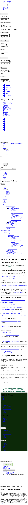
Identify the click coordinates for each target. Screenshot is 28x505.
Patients (2, 76)
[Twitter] (4, 121)
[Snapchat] (4, 127)
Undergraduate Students (5, 22)
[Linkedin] (4, 129)
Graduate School (4, 35)
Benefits (2, 53)
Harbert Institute (4, 72)
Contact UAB (6, 466)
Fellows (7, 154)
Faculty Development (10, 206)
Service (12, 211)
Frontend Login (9, 473)
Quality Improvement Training (17, 217)
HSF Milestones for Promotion (9, 352)
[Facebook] (4, 119)
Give (4, 420)
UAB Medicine (4, 79)
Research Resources (10, 223)
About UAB (3, 440)
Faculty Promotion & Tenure (17, 213)
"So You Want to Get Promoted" (8, 309)
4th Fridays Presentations (6, 332)
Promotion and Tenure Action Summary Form (10, 321)
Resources (3, 45)
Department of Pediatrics (6, 143)
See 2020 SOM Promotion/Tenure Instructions (10, 276)
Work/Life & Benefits (12, 221)
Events (2, 55)
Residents (8, 152)
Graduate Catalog (5, 36)
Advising (3, 25)
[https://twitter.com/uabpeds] (3, 398)
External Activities (20, 391)
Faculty (7, 150)
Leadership (8, 151)
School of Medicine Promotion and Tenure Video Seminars (13, 338)
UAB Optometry (4, 81)
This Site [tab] (5, 163)
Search (2, 167)
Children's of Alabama (10, 227)
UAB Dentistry (4, 80)
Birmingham (5, 411)
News (4, 145)
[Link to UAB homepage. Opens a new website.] (14, 460)
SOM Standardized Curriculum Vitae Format (10, 313)
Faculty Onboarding (15, 215)
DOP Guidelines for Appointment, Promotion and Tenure (13, 300)
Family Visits (4, 46)
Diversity (14, 390)
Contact (4, 148)
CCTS (2, 73)
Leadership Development (16, 220)
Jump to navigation (7, 1)
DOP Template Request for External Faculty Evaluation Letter (14, 315)
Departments (5, 405)
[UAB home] (14, 134)
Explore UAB (3, 142)
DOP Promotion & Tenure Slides (12, 335)
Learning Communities (15, 216)
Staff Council (4, 64)
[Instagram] (4, 123)
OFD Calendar (11, 207)
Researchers (3, 67)
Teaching (13, 209)
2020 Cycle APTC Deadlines (7, 302)
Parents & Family (4, 40)
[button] (14, 230)
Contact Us (3, 396)
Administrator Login (10, 472)
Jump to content (6, 2)
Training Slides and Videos (16, 218)
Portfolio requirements (7, 351)
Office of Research (5, 70)
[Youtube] (4, 125)
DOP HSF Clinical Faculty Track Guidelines (10, 349)
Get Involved (4, 52)
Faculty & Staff (4, 57)
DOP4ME (8, 228)
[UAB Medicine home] (14, 141)
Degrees (5, 419)
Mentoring (13, 214)
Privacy (5, 467)
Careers (4, 423)
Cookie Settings (8, 464)
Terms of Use (6, 468)
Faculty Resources (5, 63)
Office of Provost (5, 60)
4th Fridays (13, 210)
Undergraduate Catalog (6, 26)
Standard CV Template (10, 266)
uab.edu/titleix (4, 503)
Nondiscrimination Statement (6, 461)
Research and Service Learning (8, 29)
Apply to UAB (4, 18)
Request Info (4, 19)
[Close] (7, 5)
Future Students (4, 13)
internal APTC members (19, 292)
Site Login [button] (5, 471)
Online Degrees (4, 37)
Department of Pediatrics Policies (12, 224)
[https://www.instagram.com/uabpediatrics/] (3, 400)
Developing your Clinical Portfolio (8, 278)
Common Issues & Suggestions (16, 307)
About (4, 410)
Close (2, 183)
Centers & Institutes (7, 406)
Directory (5, 149)
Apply (4, 418)
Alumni (2, 49)
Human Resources (5, 62)
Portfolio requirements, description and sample (11, 304)
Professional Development (13, 208)
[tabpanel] (14, 168)
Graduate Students (4, 32)
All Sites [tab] (5, 165)
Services (2, 43)
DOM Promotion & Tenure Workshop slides (10, 341)
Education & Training (7, 409)
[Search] (1, 156)
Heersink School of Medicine (17, 143)
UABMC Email (14, 225)
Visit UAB (3, 16)
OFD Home (8, 388)
